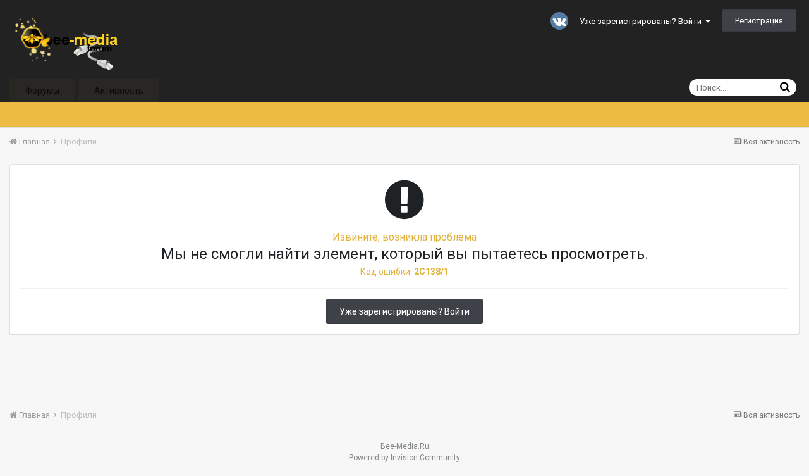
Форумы (42, 90)
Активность (118, 90)
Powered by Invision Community (404, 457)
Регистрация (759, 20)
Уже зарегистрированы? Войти (642, 21)
